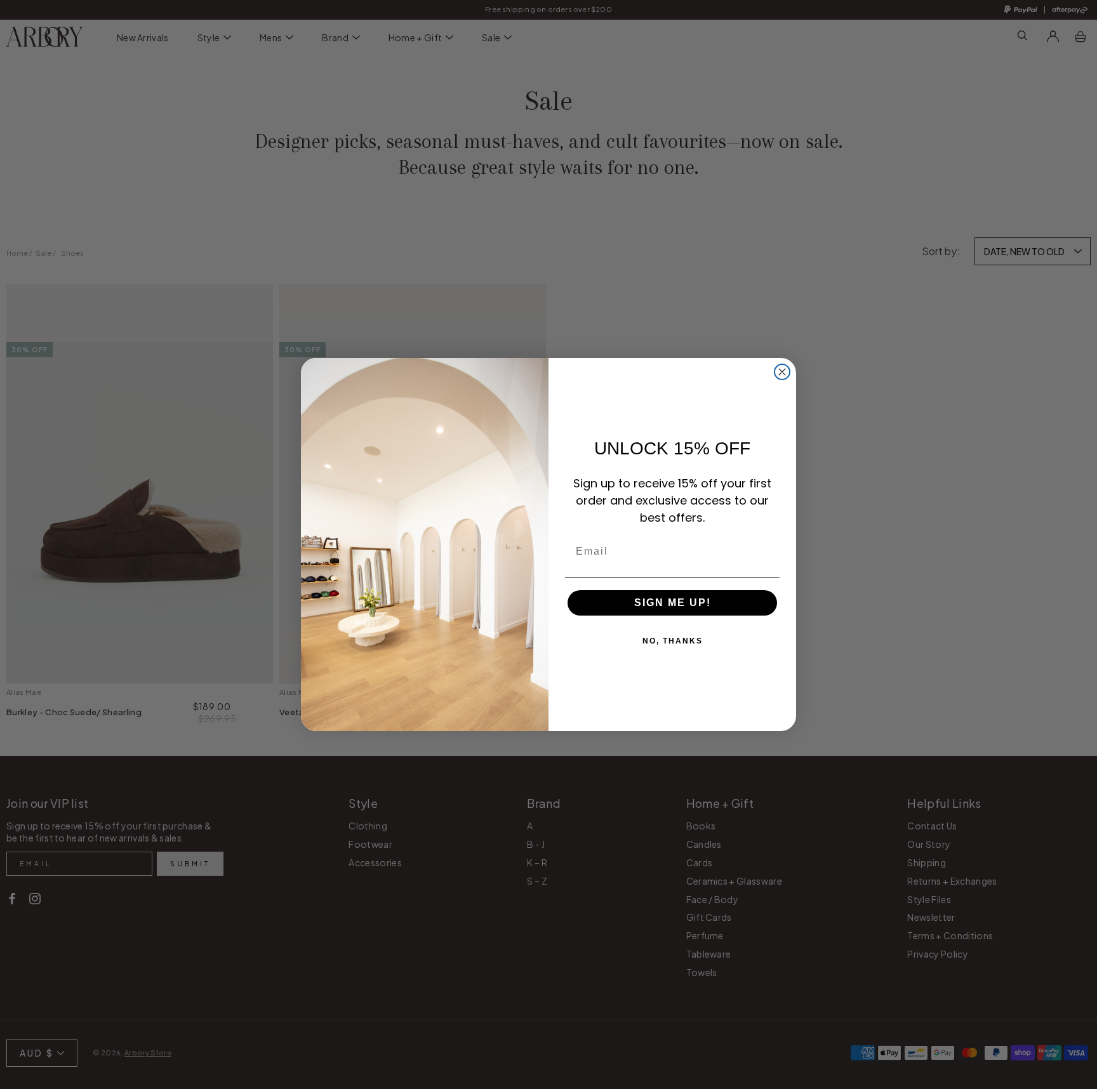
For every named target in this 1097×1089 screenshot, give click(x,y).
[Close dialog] (782, 372)
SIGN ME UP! (672, 602)
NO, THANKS (672, 641)
